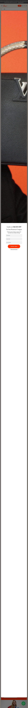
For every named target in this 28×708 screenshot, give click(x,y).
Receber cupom (14, 246)
